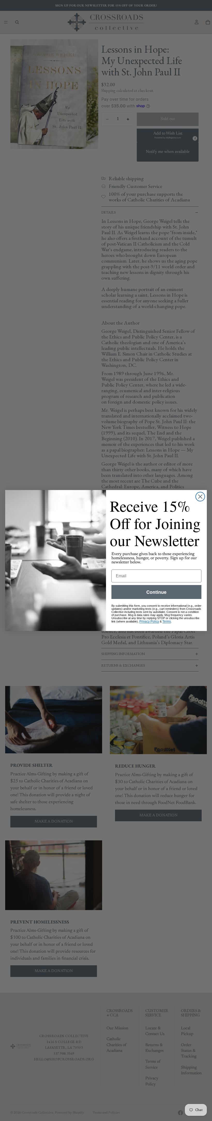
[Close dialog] (200, 496)
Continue (156, 592)
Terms (166, 621)
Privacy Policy (149, 621)
